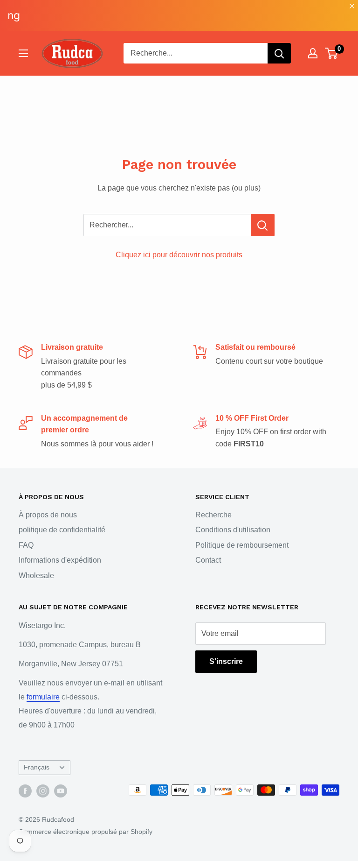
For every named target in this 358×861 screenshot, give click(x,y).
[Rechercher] (279, 53)
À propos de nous (48, 515)
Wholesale (36, 575)
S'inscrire (226, 661)
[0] (331, 53)
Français (36, 767)
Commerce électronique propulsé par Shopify (85, 831)
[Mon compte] (312, 53)
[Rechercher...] (263, 225)
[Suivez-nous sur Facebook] (25, 790)
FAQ (26, 545)
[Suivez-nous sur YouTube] (60, 790)
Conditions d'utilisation (232, 530)
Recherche (213, 515)
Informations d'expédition (60, 560)
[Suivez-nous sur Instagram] (42, 790)
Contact (208, 560)
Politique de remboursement (242, 545)
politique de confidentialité (62, 530)
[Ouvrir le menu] (23, 53)
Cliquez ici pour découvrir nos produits (179, 255)
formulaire (43, 697)
